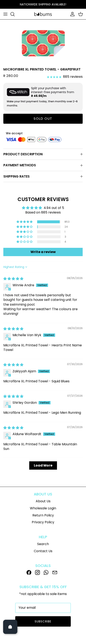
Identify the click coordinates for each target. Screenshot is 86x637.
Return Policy (43, 515)
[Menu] (5, 14)
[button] (24, 221)
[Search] (14, 14)
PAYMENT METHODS (19, 165)
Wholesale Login (43, 508)
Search (43, 544)
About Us (43, 501)
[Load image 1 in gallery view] (43, 42)
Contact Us (43, 551)
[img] (13, 278)
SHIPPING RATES (16, 176)
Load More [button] (43, 465)
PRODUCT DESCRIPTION (23, 154)
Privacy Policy (43, 522)
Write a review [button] (43, 251)
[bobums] (43, 14)
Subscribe (43, 621)
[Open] (10, 627)
